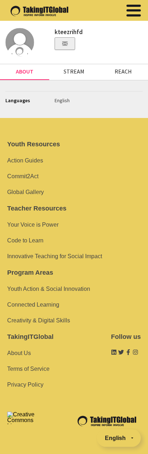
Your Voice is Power (33, 225)
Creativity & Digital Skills (38, 320)
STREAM (74, 71)
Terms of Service (28, 369)
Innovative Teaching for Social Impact (54, 256)
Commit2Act (22, 176)
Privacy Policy (25, 385)
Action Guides (25, 160)
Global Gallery (25, 192)
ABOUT (24, 71)
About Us (19, 353)
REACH (123, 71)
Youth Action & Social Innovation (48, 289)
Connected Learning (33, 305)
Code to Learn (25, 240)
